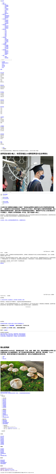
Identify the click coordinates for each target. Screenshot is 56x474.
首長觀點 (6, 5)
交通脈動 (4, 44)
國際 (6, 42)
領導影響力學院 (6, 417)
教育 (6, 7)
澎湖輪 (3, 61)
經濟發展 (4, 49)
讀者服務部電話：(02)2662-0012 (6, 468)
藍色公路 (6, 47)
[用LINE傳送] (5, 197)
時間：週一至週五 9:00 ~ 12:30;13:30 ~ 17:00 (8, 470)
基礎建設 (6, 53)
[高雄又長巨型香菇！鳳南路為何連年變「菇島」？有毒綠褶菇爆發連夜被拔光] (28, 376)
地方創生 (4, 18)
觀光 (6, 10)
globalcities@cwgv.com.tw (12, 427)
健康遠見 (4, 413)
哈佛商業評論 (3, 453)
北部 (6, 31)
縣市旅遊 (4, 29)
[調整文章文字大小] (3, 204)
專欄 (6, 56)
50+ (3, 416)
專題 (3, 55)
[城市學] (2, 0)
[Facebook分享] (6, 198)
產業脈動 (6, 50)
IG (15, 327)
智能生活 (6, 26)
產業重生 (6, 21)
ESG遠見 (4, 412)
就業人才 (6, 52)
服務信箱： (2, 469)
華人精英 (2, 451)
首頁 (3, 147)
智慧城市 (4, 24)
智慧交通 (6, 25)
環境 (6, 38)
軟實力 (6, 54)
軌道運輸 (6, 45)
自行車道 (6, 48)
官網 (3, 356)
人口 (3, 64)
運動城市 (6, 17)
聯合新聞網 (5, 194)
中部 (6, 32)
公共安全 (6, 9)
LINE (7, 327)
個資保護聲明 (5, 423)
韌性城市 (6, 39)
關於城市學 (5, 420)
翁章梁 (3, 65)
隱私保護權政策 (6, 422)
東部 (6, 34)
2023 (3, 67)
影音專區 (4, 410)
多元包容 (6, 41)
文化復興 (6, 20)
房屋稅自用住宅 (5, 62)
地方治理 (4, 4)
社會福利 (6, 40)
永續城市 (4, 37)
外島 (6, 36)
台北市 (3, 66)
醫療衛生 (6, 13)
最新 (1, 69)
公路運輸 (6, 46)
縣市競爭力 (7, 16)
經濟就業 (6, 6)
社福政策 (6, 8)
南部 (6, 33)
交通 (6, 12)
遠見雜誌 (4, 411)
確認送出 (2, 263)
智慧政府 (6, 28)
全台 (6, 30)
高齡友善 (6, 23)
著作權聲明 (5, 421)
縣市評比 (4, 14)
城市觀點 (6, 57)
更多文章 (4, 358)
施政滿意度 (7, 15)
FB (3, 357)
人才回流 (6, 22)
